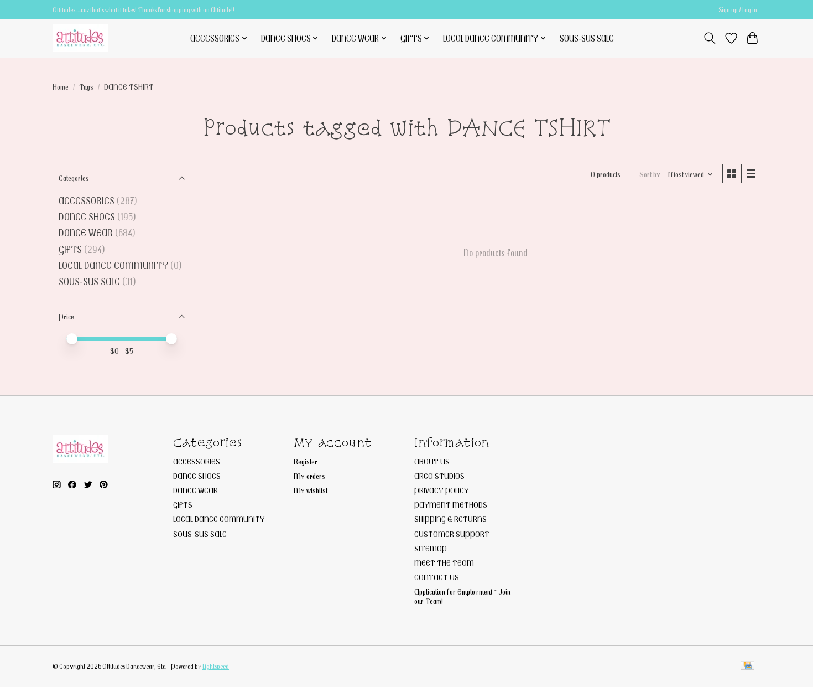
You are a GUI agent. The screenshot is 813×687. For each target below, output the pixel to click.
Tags (86, 86)
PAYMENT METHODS (450, 504)
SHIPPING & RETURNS (450, 519)
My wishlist (310, 490)
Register (305, 461)
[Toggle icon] (710, 38)
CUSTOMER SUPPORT (451, 534)
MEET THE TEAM (444, 562)
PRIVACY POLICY (441, 490)
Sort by (649, 174)
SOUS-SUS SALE (587, 38)
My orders (309, 476)
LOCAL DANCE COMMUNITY (113, 265)
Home (61, 86)
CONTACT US (436, 577)
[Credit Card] (747, 666)
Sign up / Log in (737, 10)
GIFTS (70, 249)
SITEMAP (430, 548)
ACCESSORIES (86, 200)
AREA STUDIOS (439, 476)
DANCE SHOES (87, 217)
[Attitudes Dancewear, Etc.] (80, 38)
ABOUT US (432, 461)
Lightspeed (215, 666)
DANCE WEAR (86, 233)
